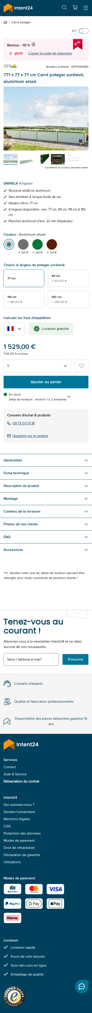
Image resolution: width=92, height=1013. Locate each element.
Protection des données (22, 833)
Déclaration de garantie (22, 854)
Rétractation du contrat (21, 781)
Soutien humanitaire (19, 811)
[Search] (64, 8)
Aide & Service (15, 774)
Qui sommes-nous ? (19, 804)
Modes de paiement (19, 840)
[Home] (6, 22)
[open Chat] (81, 986)
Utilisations (12, 862)
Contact (10, 767)
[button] (75, 7)
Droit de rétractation (19, 847)
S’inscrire (75, 659)
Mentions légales (17, 819)
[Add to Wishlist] (81, 366)
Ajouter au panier (46, 382)
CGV (7, 826)
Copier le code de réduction (50, 53)
